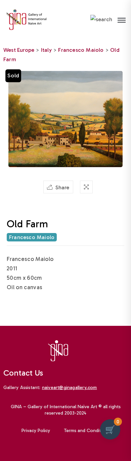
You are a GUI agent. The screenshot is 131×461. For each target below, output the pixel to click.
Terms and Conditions (87, 430)
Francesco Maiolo (80, 50)
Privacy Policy (35, 430)
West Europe (18, 50)
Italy (46, 50)
